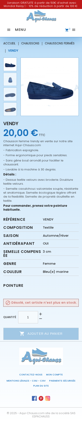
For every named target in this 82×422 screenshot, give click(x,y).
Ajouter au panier (41, 333)
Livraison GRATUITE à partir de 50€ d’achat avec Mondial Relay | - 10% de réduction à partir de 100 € (40, 4)
